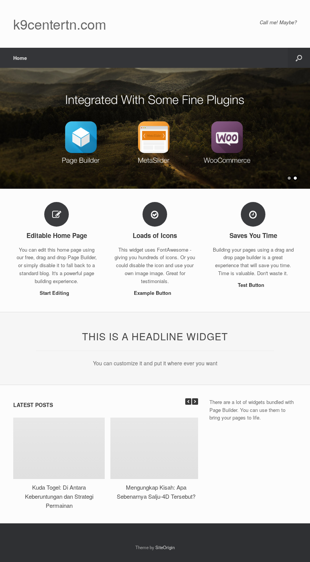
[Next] (195, 401)
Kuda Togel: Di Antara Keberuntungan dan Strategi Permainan (59, 496)
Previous (6, 124)
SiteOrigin (165, 547)
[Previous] (188, 401)
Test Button (252, 284)
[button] (299, 58)
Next (304, 124)
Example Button (153, 292)
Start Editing (55, 292)
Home (20, 57)
